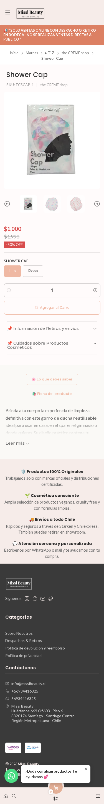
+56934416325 (24, 691)
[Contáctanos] (98, 794)
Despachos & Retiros (23, 640)
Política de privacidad (23, 655)
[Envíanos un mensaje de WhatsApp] (11, 776)
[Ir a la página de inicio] (30, 12)
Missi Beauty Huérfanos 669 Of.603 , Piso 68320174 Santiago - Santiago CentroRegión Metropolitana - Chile (43, 713)
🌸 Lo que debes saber (52, 379)
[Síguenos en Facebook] (35, 598)
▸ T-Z (49, 53)
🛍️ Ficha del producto (52, 394)
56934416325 (23, 698)
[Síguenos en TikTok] (51, 598)
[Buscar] (13, 794)
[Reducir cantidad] (9, 290)
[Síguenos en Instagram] (27, 598)
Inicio (14, 53)
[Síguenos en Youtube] (42, 598)
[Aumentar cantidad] (95, 290)
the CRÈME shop (75, 53)
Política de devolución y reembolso (35, 648)
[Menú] (7, 13)
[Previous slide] (8, 204)
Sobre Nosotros (19, 633)
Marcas (32, 53)
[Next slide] (96, 204)
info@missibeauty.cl (28, 683)
